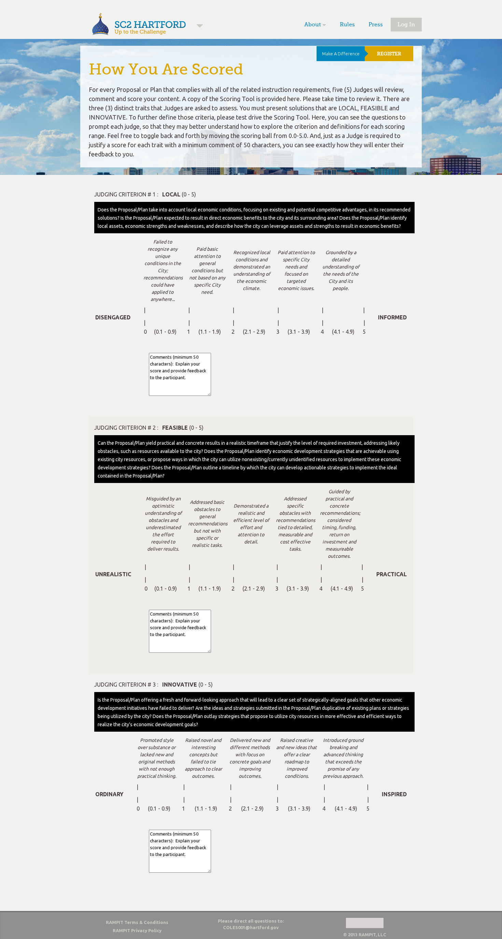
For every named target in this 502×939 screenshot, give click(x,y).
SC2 (200, 26)
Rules (347, 25)
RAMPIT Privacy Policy (137, 930)
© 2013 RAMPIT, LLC (364, 934)
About (312, 25)
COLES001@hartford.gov (251, 927)
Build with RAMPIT (365, 923)
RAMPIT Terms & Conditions (137, 922)
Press (375, 25)
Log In (406, 25)
